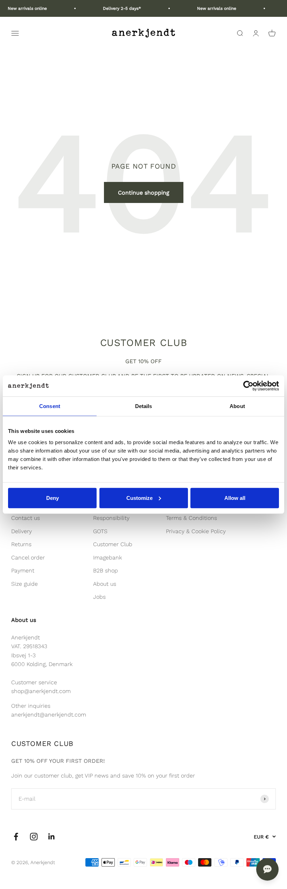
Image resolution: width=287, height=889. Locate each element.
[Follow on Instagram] (33, 836)
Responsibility (111, 518)
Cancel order (28, 557)
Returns (21, 544)
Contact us (25, 518)
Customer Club (112, 544)
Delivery (21, 531)
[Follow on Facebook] (16, 836)
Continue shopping (143, 192)
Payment (22, 570)
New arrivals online (22, 8)
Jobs (99, 596)
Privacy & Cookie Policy (196, 531)
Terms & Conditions (191, 518)
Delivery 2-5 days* (117, 8)
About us (104, 584)
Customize (139, 498)
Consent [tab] (49, 406)
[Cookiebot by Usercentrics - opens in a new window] (248, 386)
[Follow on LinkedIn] (51, 836)
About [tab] (237, 406)
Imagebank (107, 557)
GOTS (100, 531)
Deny (52, 498)
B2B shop (105, 570)
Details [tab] (143, 406)
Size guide (24, 584)
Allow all (234, 498)
